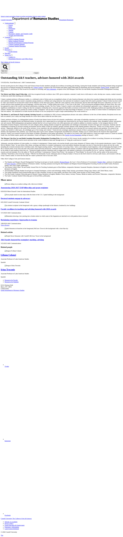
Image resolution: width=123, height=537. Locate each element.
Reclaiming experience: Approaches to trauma (19, 220)
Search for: (4, 73)
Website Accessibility (11, 522)
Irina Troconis (11, 164)
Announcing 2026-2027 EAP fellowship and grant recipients (24, 188)
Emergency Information (12, 527)
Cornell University (6, 20)
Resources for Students (12, 282)
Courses (10, 32)
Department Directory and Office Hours (20, 59)
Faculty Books (12, 51)
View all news (5, 225)
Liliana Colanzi (38, 87)
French (10, 25)
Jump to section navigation (24, 16)
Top (2, 535)
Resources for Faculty (11, 280)
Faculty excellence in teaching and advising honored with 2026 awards (28, 209)
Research (8, 50)
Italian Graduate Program (16, 41)
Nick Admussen (51, 89)
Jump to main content (39, 16)
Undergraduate (9, 23)
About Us (8, 55)
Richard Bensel (64, 162)
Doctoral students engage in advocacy (15, 198)
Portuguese (11, 28)
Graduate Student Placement (17, 46)
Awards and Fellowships (15, 35)
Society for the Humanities (73, 135)
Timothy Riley (101, 162)
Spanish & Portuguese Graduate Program (20, 43)
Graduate (8, 37)
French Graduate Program (16, 39)
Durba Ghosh (105, 87)
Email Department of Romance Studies (12, 290)
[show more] (15, 23)
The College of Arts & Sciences (10, 62)
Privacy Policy (9, 523)
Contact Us (11, 57)
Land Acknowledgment (12, 529)
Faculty (7, 48)
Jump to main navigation (8, 16)
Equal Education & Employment (14, 525)
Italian (10, 27)
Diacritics (7, 53)
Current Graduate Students (16, 44)
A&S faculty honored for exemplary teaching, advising (22, 240)
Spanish (10, 30)
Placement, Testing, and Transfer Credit (20, 34)
